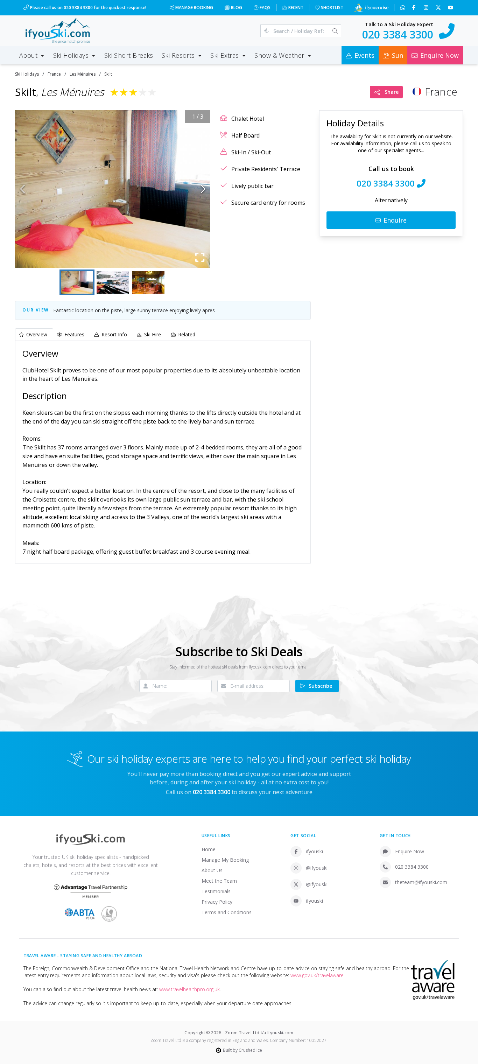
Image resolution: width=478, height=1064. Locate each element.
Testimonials (216, 891)
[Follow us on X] (439, 7)
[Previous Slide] (22, 189)
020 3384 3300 (412, 866)
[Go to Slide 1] (76, 282)
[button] (112, 189)
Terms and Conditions (227, 912)
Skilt (108, 74)
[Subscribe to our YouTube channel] (451, 7)
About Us (212, 870)
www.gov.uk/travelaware (317, 975)
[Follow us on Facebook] (414, 7)
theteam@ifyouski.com (421, 882)
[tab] (34, 334)
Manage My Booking (225, 859)
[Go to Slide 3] (148, 282)
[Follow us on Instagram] (426, 7)
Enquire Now (409, 851)
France (54, 74)
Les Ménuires (83, 74)
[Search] (335, 30)
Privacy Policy (217, 901)
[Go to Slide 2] (112, 282)
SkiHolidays (27, 74)
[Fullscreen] (200, 257)
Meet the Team (219, 880)
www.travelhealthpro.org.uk (189, 989)
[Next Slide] (203, 189)
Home (209, 849)
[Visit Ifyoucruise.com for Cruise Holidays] (370, 8)
